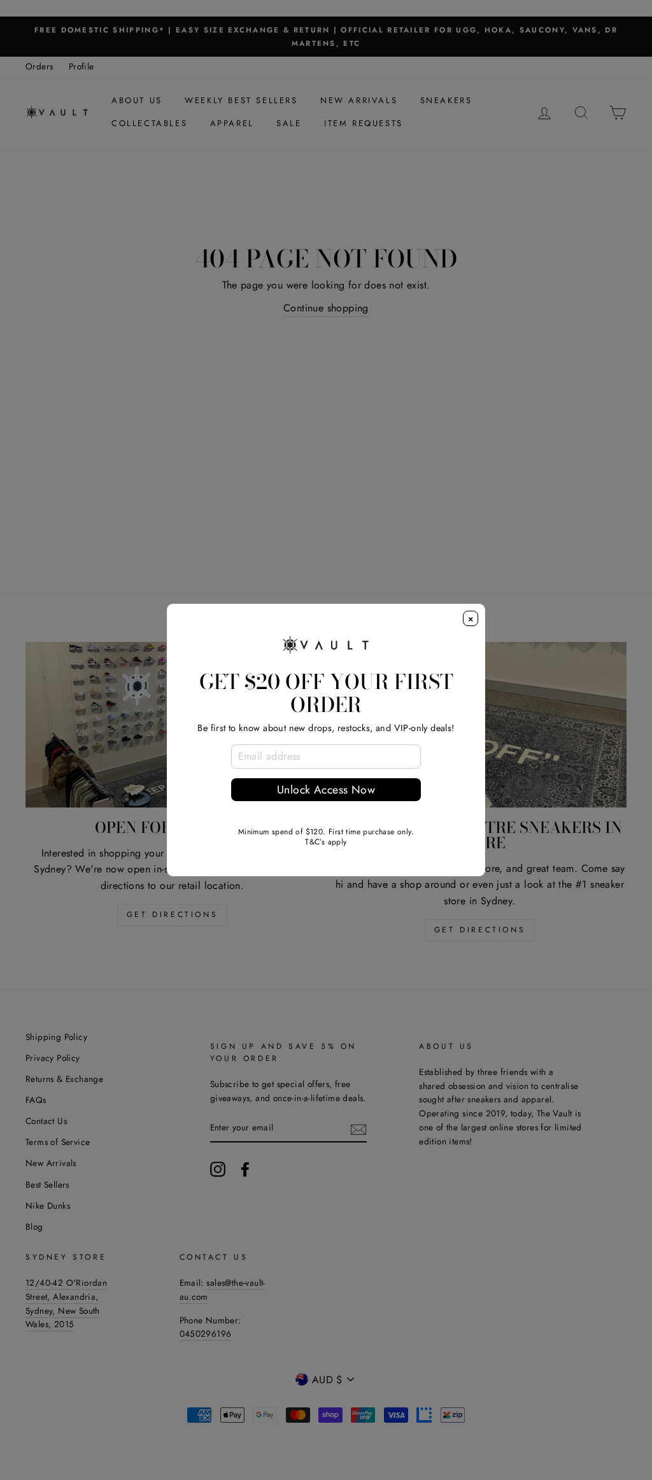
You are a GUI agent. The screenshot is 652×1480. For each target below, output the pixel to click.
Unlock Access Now (326, 789)
